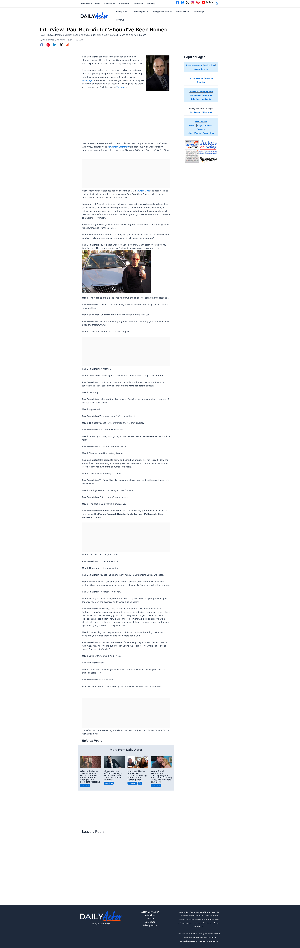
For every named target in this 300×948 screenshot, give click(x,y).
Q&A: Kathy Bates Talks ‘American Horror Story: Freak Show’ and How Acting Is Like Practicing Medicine (90, 776)
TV (140, 783)
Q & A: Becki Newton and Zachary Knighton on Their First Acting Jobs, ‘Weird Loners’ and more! (161, 776)
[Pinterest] (48, 45)
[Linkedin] (54, 45)
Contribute (150, 922)
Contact (150, 918)
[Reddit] (68, 45)
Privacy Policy (150, 925)
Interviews (60, 40)
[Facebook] (41, 45)
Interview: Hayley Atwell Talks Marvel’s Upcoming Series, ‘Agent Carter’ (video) (137, 775)
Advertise (150, 915)
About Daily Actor (150, 912)
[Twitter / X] (61, 45)
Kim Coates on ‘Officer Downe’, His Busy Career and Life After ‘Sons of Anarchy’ (114, 775)
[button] (217, 4)
